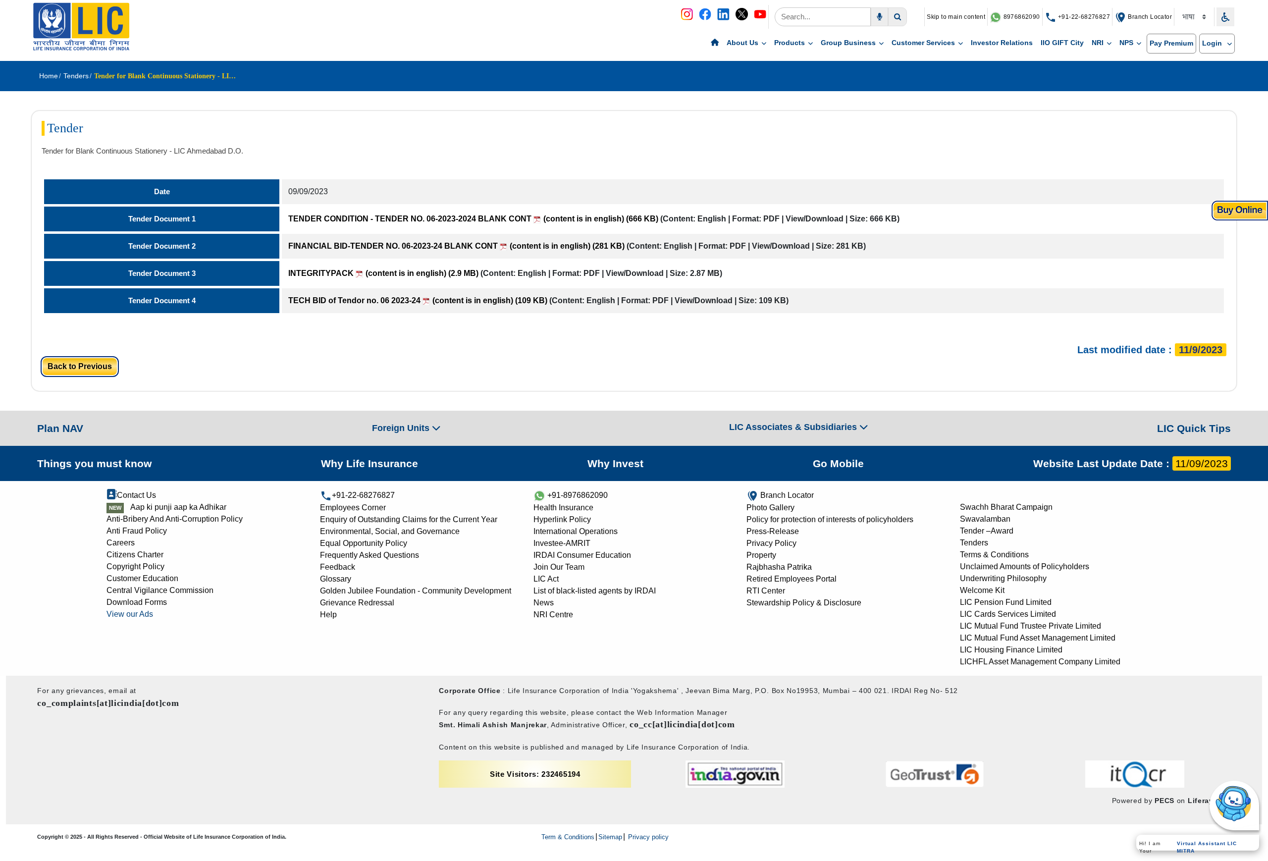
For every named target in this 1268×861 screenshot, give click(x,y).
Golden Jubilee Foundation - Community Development (415, 591)
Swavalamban (985, 519)
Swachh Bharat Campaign (1006, 507)
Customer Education (142, 578)
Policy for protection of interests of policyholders (829, 519)
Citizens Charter (134, 554)
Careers (120, 542)
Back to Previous (80, 366)
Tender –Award (986, 531)
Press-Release (772, 531)
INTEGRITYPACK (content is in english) (383, 273)
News (543, 602)
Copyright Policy (135, 566)
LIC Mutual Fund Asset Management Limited (1037, 638)
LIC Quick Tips (1194, 428)
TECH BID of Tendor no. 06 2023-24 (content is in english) (417, 300)
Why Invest (615, 463)
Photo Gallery (770, 507)
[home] (714, 43)
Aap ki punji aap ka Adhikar (178, 507)
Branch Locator (1149, 16)
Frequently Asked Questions (369, 555)
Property (761, 555)
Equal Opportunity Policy (363, 543)
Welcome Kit (982, 590)
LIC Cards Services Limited (1008, 614)
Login (1213, 43)
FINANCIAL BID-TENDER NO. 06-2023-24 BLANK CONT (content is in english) (456, 246)
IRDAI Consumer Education (582, 555)
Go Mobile (838, 463)
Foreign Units (402, 428)
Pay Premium (1171, 43)
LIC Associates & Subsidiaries (794, 427)
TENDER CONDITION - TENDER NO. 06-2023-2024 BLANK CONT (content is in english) (473, 219)
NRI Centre (553, 614)
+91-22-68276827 (1083, 16)
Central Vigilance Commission (159, 590)
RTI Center (765, 591)
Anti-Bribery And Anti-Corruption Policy (174, 519)
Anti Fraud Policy (136, 531)
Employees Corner (353, 507)
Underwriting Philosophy (1003, 578)
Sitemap (610, 837)
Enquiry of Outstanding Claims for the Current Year (408, 519)
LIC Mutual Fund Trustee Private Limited (1030, 626)
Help (328, 614)
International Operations (575, 531)
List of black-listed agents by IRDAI (594, 591)
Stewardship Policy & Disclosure (803, 602)
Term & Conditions (567, 837)
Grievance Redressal (357, 602)
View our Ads (129, 614)
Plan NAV (60, 428)
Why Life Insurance (369, 463)
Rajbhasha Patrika (779, 567)
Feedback (337, 567)
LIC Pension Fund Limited (1006, 602)
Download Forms (136, 602)
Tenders (974, 542)
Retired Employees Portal (791, 579)
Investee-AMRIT (561, 543)
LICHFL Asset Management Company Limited (1040, 661)
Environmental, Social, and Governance (390, 531)
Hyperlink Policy (562, 519)
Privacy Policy (771, 543)
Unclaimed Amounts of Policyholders (1024, 566)
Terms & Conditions (994, 554)
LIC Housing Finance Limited (1011, 650)
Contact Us (136, 495)
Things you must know (94, 463)
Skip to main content (956, 16)
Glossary (335, 579)
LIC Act (546, 579)
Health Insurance (563, 507)
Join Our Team (558, 567)
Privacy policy (647, 837)
